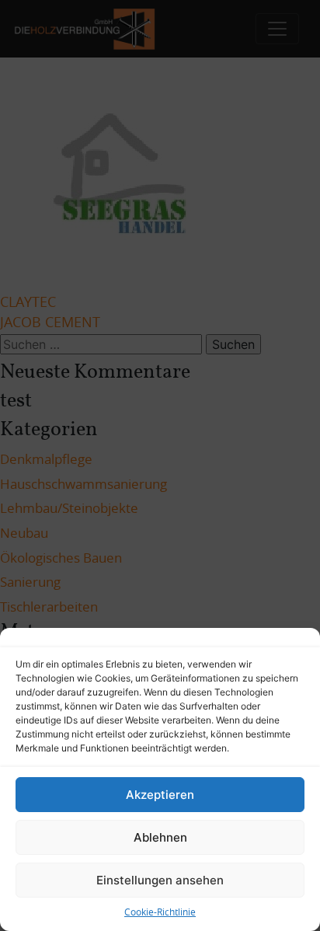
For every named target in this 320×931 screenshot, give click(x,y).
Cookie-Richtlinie (160, 912)
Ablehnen (160, 837)
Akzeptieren (160, 794)
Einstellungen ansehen (160, 880)
